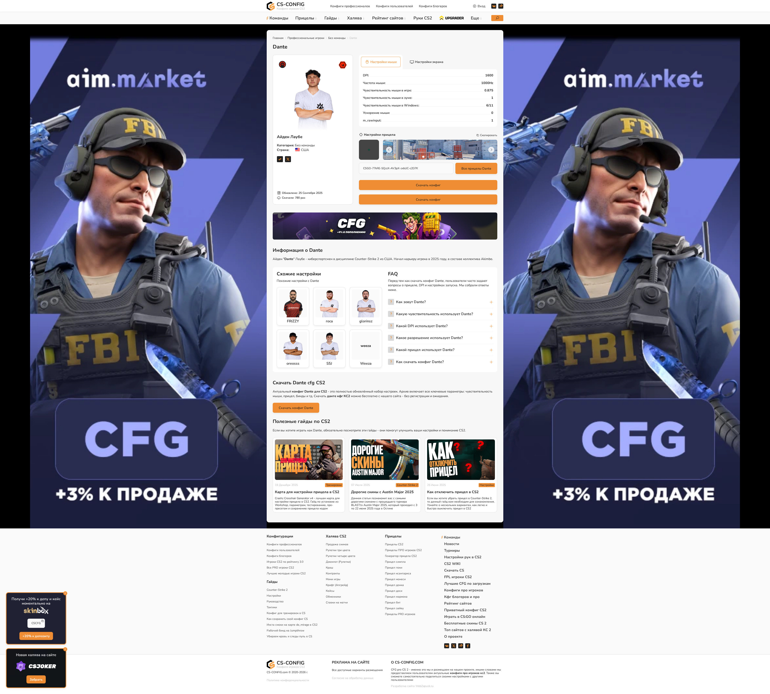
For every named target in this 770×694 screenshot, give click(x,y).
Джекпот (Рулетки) (338, 562)
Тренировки (334, 485)
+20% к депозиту (36, 636)
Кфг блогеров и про (462, 596)
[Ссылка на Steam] (280, 159)
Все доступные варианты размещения (357, 670)
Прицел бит (392, 602)
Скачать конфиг (428, 185)
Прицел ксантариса (398, 573)
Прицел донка (394, 585)
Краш (329, 568)
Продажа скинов (337, 544)
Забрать (36, 679)
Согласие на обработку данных (352, 678)
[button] (423, 157)
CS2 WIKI (452, 563)
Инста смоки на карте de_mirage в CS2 (292, 625)
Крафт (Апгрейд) (337, 585)
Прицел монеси (395, 579)
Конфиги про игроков (463, 590)
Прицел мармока (396, 597)
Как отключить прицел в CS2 (453, 492)
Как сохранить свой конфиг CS (287, 619)
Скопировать (488, 135)
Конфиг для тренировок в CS (286, 613)
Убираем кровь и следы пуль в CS (289, 636)
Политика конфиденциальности (288, 680)
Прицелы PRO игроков (400, 614)
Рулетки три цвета (338, 550)
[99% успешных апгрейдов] (451, 17)
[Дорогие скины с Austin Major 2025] (385, 459)
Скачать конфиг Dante (296, 408)
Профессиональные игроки (306, 38)
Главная (278, 38)
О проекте (453, 636)
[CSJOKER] (36, 666)
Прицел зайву (394, 608)
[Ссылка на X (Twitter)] (288, 159)
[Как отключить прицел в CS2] (461, 459)
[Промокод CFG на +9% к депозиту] (385, 225)
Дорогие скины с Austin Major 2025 (382, 492)
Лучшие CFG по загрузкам (467, 583)
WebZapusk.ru (424, 686)
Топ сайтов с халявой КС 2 (467, 629)
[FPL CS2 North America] (343, 65)
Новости (451, 543)
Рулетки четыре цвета (340, 556)
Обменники (333, 597)
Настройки (487, 485)
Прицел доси (393, 591)
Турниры (452, 550)
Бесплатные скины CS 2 (465, 623)
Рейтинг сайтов (458, 603)
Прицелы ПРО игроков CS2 (403, 550)
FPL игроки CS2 (458, 577)
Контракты (333, 573)
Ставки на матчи (337, 602)
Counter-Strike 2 (407, 485)
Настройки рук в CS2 (462, 557)
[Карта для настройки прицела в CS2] (309, 459)
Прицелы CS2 (394, 544)
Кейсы (330, 591)
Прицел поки (393, 568)
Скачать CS (454, 570)
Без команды (336, 38)
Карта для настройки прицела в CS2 (307, 492)
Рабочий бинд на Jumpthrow (285, 630)
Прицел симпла (395, 562)
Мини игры (333, 579)
